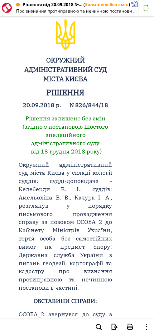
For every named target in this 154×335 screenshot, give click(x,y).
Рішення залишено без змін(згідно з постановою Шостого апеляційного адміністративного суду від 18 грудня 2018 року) (65, 135)
